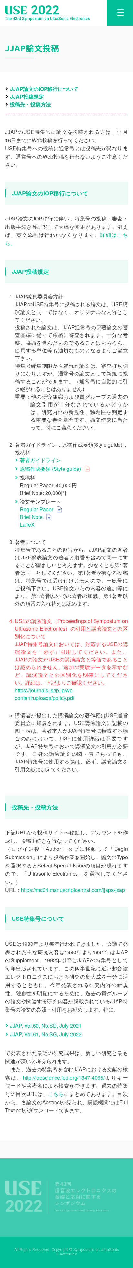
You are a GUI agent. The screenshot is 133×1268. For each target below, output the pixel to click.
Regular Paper (36, 509)
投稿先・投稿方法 (30, 104)
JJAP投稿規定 (27, 96)
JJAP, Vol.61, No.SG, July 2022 (46, 1034)
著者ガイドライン (40, 460)
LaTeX (27, 524)
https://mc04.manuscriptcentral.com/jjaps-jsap (73, 889)
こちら (56, 1094)
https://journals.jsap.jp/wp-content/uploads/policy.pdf (44, 694)
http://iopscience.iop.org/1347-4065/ (64, 1077)
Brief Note (31, 517)
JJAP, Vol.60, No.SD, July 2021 (46, 1025)
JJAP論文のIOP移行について (44, 88)
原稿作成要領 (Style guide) (50, 468)
